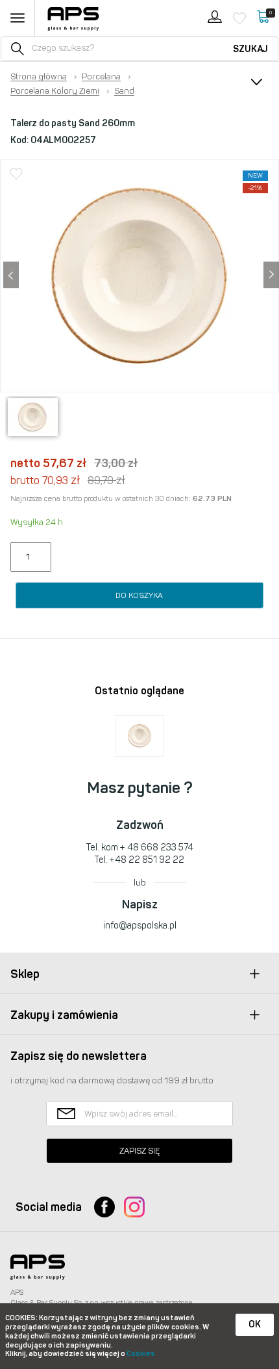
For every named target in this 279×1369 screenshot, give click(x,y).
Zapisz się (139, 1151)
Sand (124, 91)
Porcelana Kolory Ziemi (54, 91)
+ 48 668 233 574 (156, 847)
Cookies (141, 1353)
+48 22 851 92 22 (147, 859)
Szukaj (250, 49)
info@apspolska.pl (139, 925)
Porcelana (101, 76)
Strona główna (38, 76)
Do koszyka (139, 595)
